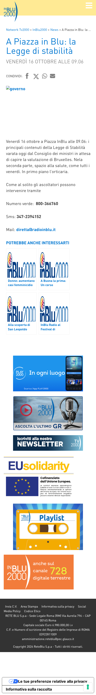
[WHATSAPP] (45, 76)
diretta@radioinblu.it (36, 229)
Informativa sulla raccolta (29, 689)
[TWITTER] (36, 76)
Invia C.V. (11, 606)
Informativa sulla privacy (57, 606)
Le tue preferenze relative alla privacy (52, 681)
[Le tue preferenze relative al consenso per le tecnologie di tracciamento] (87, 686)
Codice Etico (32, 611)
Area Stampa (29, 606)
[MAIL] (53, 76)
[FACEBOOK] (27, 76)
